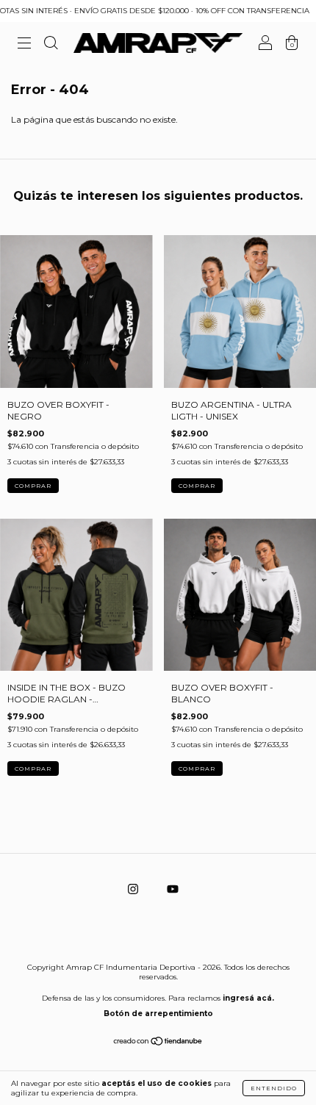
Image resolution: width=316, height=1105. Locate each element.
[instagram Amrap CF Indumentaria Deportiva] (134, 889)
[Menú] (24, 45)
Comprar (33, 485)
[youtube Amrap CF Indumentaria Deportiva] (172, 889)
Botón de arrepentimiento (158, 1013)
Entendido (274, 1088)
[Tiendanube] (158, 1042)
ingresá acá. (248, 998)
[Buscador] (50, 45)
